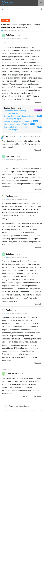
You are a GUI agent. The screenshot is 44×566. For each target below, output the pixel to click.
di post (21, 9)
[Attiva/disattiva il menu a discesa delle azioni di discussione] (41, 8)
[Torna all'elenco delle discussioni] (2, 8)
